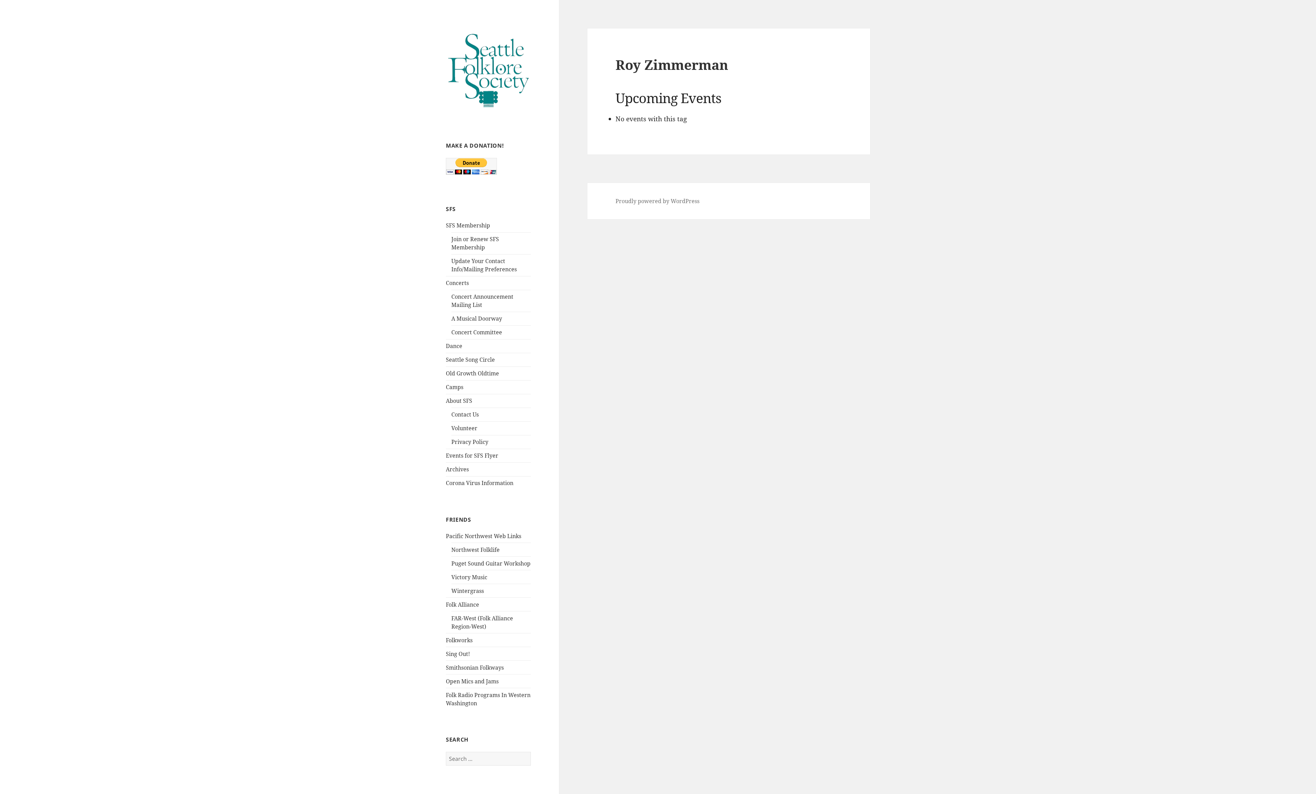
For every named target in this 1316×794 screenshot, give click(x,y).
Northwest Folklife (475, 550)
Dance (454, 346)
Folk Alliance (462, 604)
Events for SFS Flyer (472, 455)
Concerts (457, 283)
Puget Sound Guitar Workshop (491, 563)
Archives (457, 469)
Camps (454, 387)
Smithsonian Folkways (475, 667)
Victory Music (469, 577)
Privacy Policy (469, 442)
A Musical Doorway (476, 318)
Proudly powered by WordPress (657, 201)
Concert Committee (476, 332)
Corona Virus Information (479, 483)
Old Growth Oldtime (472, 373)
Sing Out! (458, 654)
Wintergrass (467, 591)
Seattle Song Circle (470, 359)
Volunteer (464, 428)
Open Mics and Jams (472, 681)
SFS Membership (468, 225)
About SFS (459, 401)
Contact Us (465, 414)
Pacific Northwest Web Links (483, 536)
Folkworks (459, 640)
